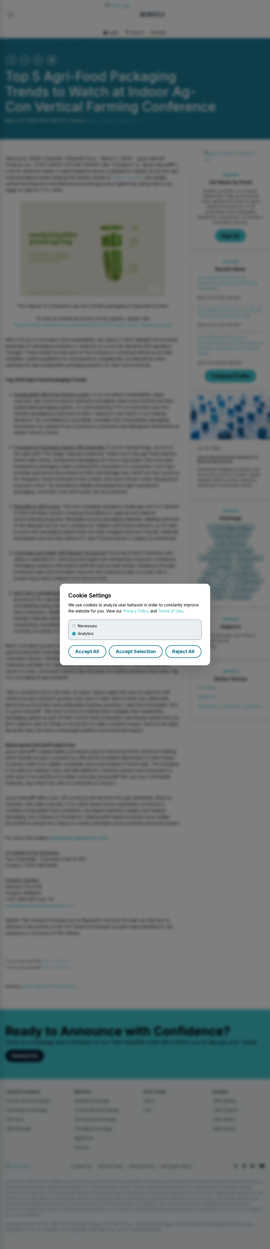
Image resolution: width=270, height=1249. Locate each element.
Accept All (87, 651)
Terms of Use (170, 611)
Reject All (183, 651)
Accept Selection (136, 651)
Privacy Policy (136, 611)
